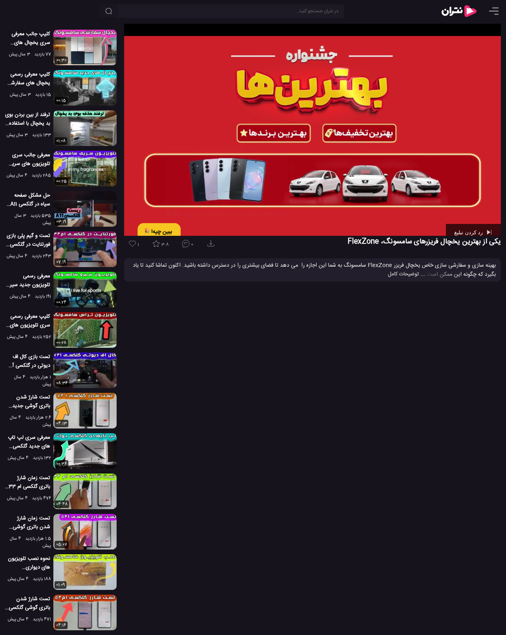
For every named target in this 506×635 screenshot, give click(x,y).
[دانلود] (212, 245)
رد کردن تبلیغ (469, 232)
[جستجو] (109, 11)
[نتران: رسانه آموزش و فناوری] (459, 11)
